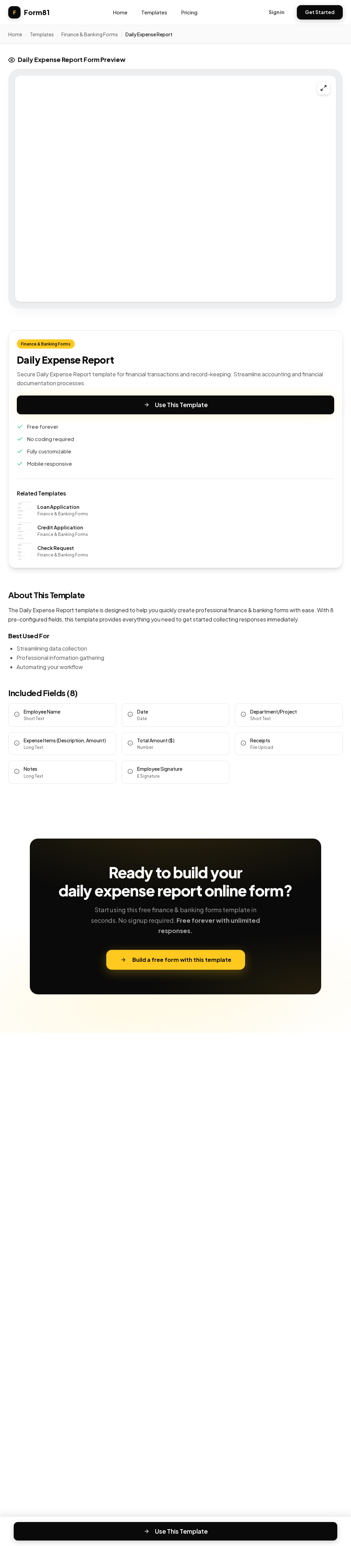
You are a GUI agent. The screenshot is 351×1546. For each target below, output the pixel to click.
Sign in (276, 12)
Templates (154, 12)
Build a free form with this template (181, 959)
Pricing (189, 12)
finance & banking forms (258, 610)
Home (120, 12)
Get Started (320, 12)
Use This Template (181, 405)
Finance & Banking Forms (89, 34)
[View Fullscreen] (323, 88)
